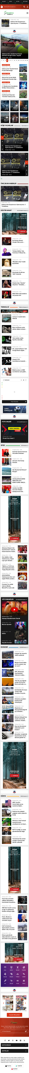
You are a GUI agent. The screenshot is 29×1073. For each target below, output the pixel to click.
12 (21, 60)
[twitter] (9, 1040)
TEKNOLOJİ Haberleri (23, 307)
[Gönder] (26, 1031)
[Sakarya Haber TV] (10, 13)
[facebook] (5, 1040)
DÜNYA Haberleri (23, 796)
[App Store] (8, 1066)
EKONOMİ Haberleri (23, 647)
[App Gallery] (14, 1069)
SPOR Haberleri (24, 445)
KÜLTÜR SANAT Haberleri (22, 210)
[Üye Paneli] (26, 7)
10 (18, 60)
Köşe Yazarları (24, 125)
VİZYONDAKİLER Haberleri (21, 599)
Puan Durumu (14, 401)
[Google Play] (19, 1066)
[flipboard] (20, 1040)
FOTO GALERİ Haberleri (21, 421)
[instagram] (12, 1040)
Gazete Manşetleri (14, 1015)
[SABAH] (21, 1003)
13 (23, 60)
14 (25, 60)
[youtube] (16, 1040)
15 (27, 60)
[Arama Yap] (23, 7)
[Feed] (24, 1040)
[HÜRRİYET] (8, 1003)
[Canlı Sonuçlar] (14, 409)
